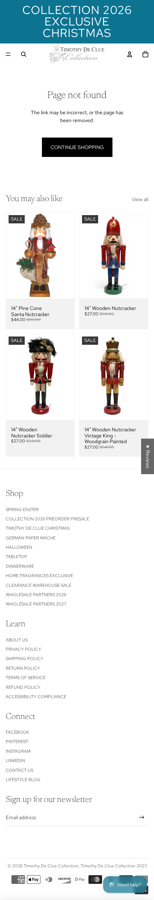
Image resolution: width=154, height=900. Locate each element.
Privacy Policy (23, 649)
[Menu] (8, 54)
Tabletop (16, 557)
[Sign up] (141, 817)
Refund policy (23, 687)
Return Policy (23, 668)
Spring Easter (22, 509)
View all (140, 199)
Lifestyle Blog (23, 780)
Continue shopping (77, 147)
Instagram (18, 751)
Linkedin (15, 761)
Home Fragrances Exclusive (39, 576)
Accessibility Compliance (36, 697)
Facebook (17, 732)
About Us (17, 640)
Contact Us (19, 770)
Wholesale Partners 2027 (36, 604)
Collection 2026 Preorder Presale (47, 519)
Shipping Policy (24, 659)
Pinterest (17, 741)
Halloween (19, 547)
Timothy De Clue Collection (51, 866)
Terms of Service (25, 678)
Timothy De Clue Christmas (37, 528)
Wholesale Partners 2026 (36, 595)
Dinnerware (20, 566)
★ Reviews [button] (148, 456)
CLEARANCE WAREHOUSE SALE (38, 585)
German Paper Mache (31, 538)
